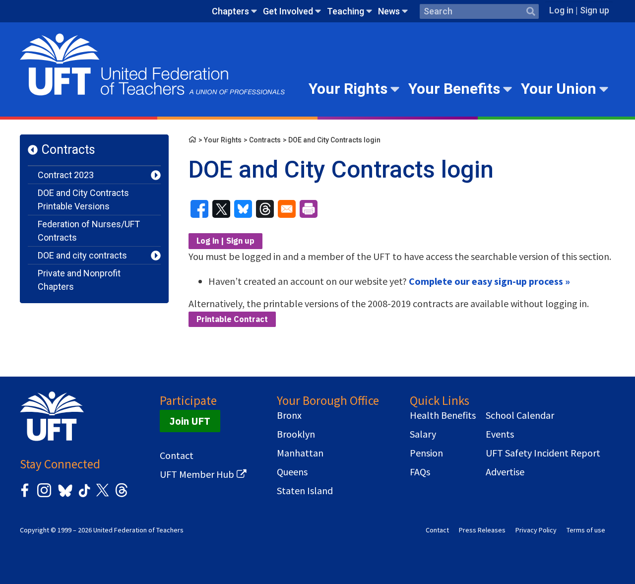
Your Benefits (454, 88)
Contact (176, 455)
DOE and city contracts (82, 255)
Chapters (230, 11)
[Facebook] (25, 495)
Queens (292, 471)
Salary (423, 434)
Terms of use (586, 529)
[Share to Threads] (265, 209)
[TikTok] (83, 495)
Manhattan (300, 453)
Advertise (505, 471)
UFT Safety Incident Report (543, 453)
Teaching (345, 11)
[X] (102, 495)
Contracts (68, 149)
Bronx (289, 415)
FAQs (420, 471)
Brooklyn (296, 434)
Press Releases (482, 529)
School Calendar (520, 415)
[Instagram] (44, 495)
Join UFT (190, 421)
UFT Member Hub (197, 474)
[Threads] (121, 495)
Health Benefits (443, 415)
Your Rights (348, 88)
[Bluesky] (64, 497)
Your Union (558, 88)
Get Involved (288, 11)
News (389, 11)
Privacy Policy (536, 529)
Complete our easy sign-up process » (489, 281)
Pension (426, 453)
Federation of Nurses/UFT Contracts (89, 231)
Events (500, 434)
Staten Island (305, 490)
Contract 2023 (66, 175)
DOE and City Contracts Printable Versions (83, 199)
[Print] (309, 209)
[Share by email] (287, 209)
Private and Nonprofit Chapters (79, 280)
